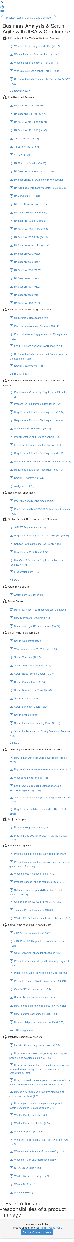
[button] (2, 3)
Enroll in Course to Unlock (37, 1232)
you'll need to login (51, 1227)
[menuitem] (2, 8)
